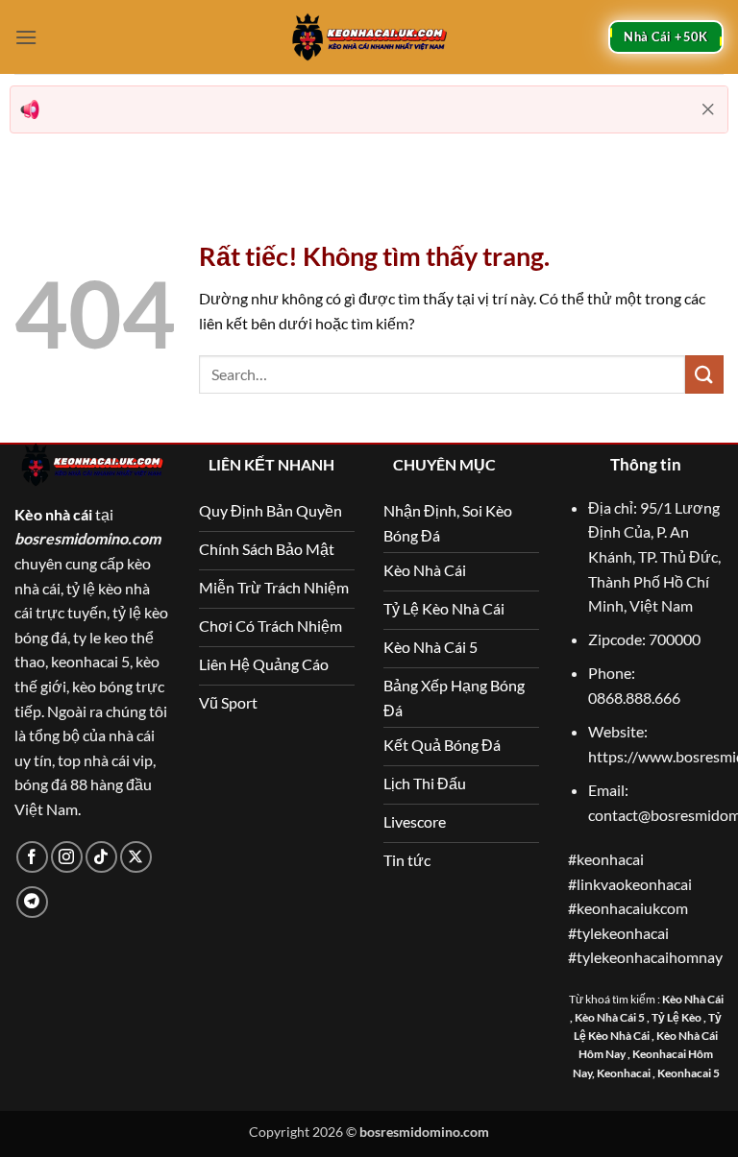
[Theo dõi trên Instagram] (67, 857)
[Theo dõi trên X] (136, 857)
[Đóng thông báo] (708, 109)
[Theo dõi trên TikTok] (101, 857)
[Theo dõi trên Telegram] (32, 902)
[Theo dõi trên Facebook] (32, 857)
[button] (25, 36)
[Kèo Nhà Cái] (369, 36)
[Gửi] (704, 374)
